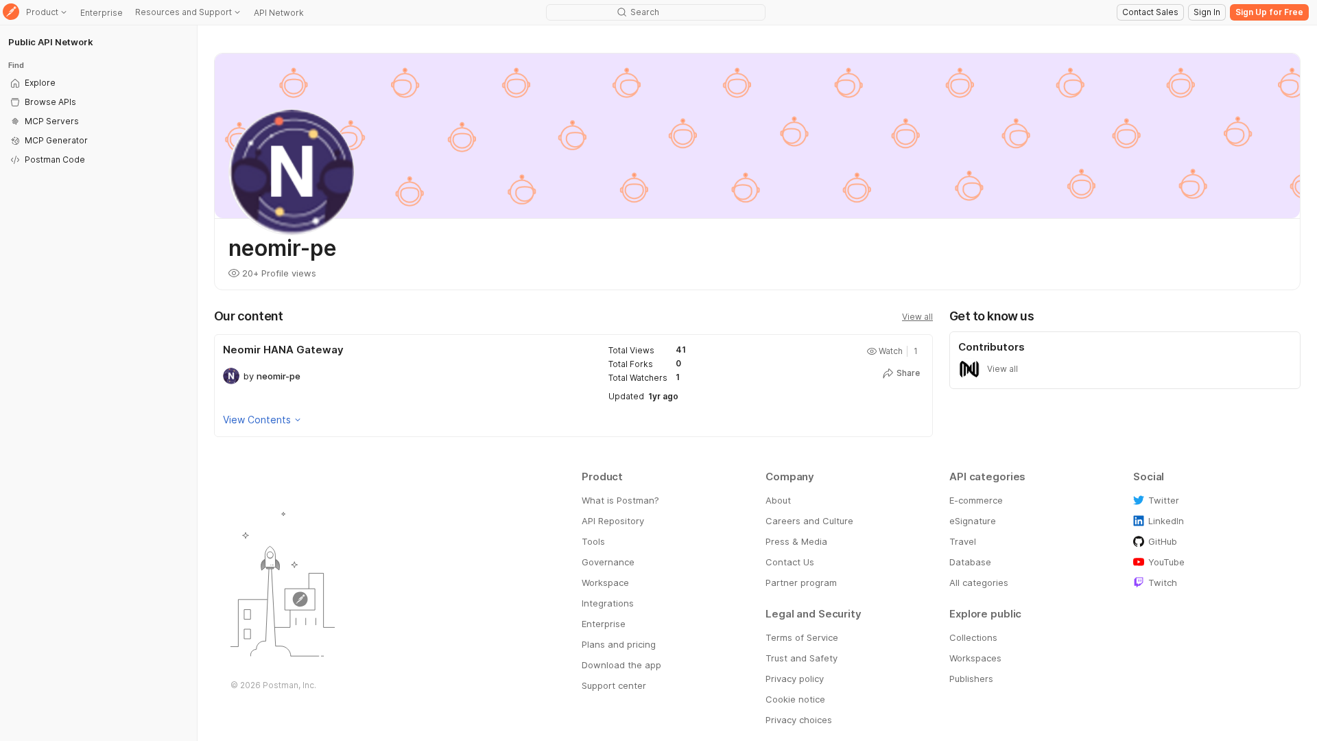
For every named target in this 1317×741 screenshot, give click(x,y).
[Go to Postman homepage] (11, 12)
